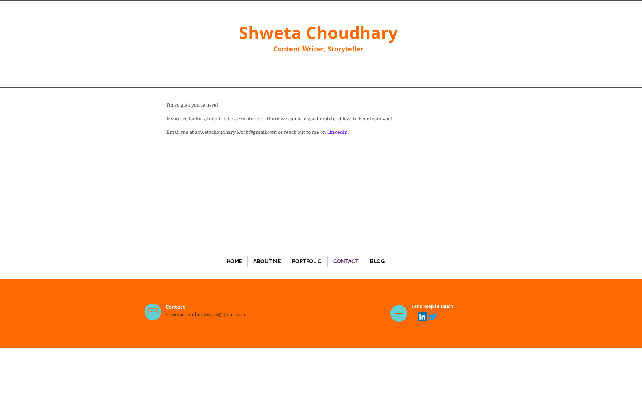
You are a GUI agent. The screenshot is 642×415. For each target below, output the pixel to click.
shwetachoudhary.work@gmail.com (236, 132)
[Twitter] (433, 316)
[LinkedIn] (422, 316)
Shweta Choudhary (318, 32)
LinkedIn (337, 132)
